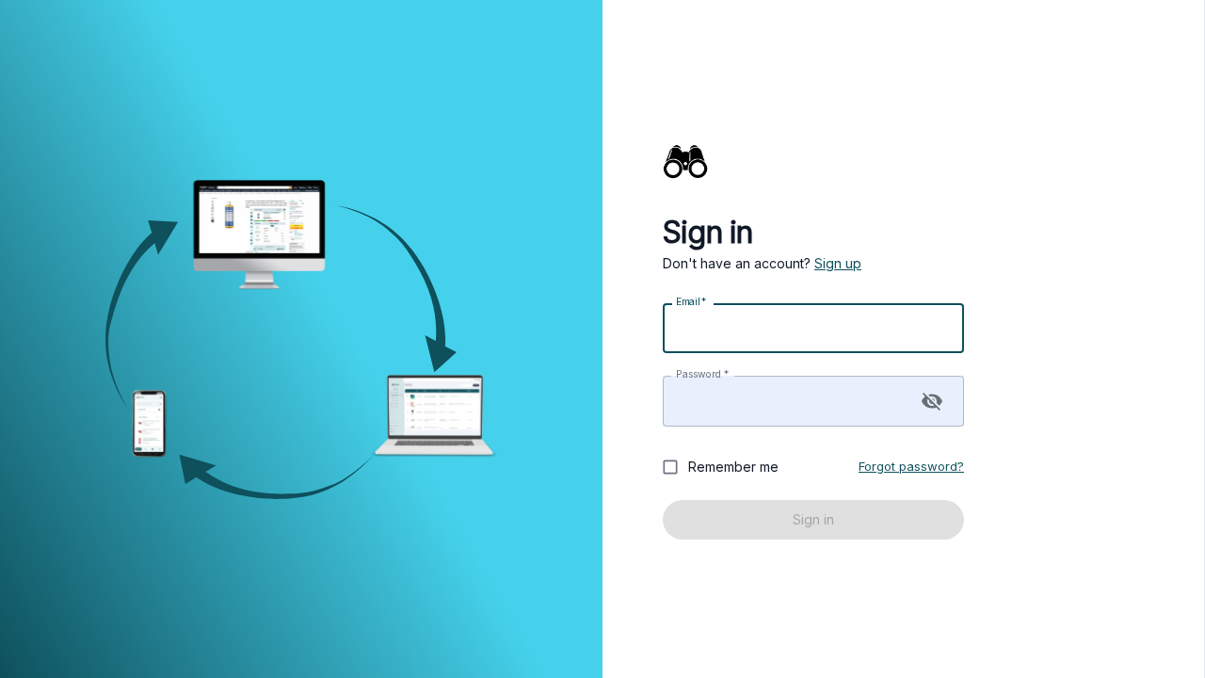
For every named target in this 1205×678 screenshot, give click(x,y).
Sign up (837, 263)
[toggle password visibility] (932, 401)
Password (702, 374)
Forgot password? (911, 466)
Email (691, 302)
